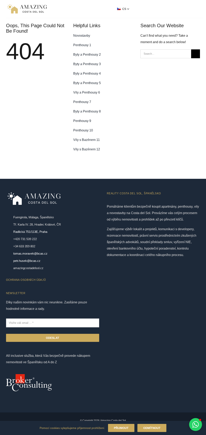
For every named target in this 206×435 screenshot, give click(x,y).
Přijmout (121, 428)
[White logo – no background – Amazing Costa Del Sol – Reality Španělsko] (27, 4)
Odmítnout (152, 428)
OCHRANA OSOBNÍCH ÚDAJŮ (26, 279)
